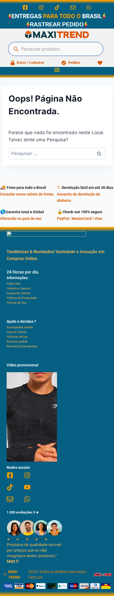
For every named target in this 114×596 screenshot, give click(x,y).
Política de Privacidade (22, 298)
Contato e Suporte (18, 288)
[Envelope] (73, 7)
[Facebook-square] (25, 7)
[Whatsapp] (88, 7)
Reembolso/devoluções (22, 346)
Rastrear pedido (17, 341)
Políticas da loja (17, 337)
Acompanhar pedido (20, 327)
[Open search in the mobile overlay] (55, 49)
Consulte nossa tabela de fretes (27, 194)
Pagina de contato (18, 293)
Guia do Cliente (17, 332)
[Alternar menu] (57, 70)
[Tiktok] (57, 7)
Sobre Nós (13, 283)
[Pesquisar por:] (57, 153)
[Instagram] (41, 7)
